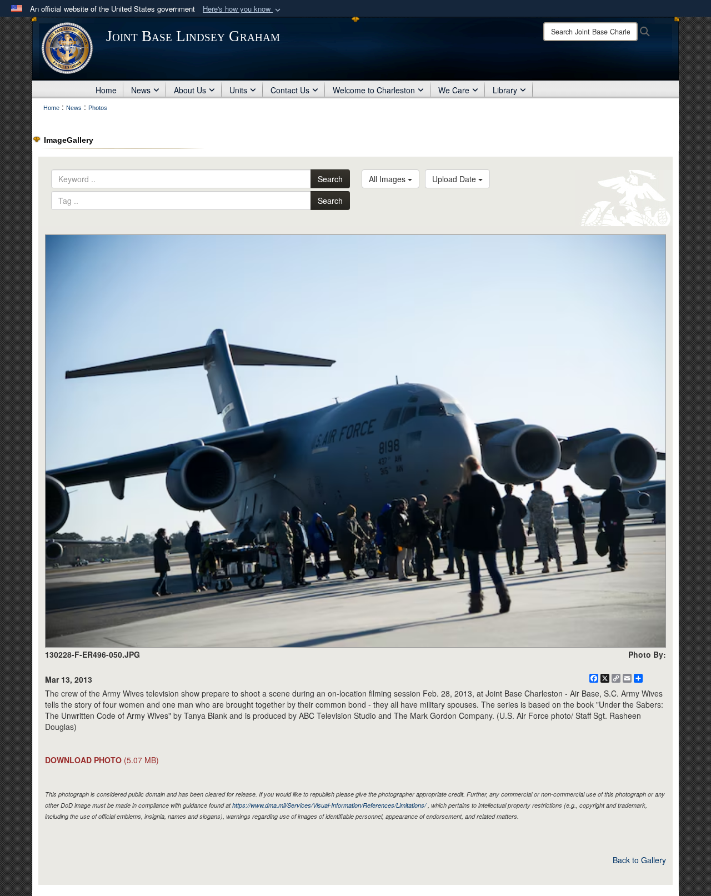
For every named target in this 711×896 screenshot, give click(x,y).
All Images (388, 178)
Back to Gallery (639, 859)
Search (330, 178)
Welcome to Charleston (374, 90)
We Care (453, 90)
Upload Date (455, 178)
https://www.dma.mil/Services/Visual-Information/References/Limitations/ (329, 805)
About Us (190, 90)
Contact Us (290, 90)
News (141, 90)
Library (505, 90)
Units (238, 90)
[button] (243, 9)
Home (106, 90)
